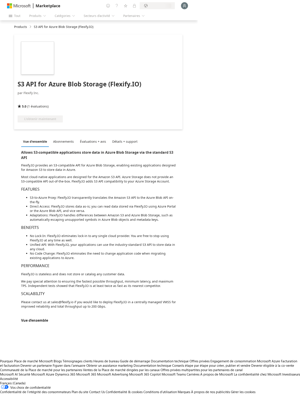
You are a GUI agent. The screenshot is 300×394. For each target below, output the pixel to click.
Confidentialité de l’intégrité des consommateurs (35, 392)
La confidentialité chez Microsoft (257, 374)
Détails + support (124, 141)
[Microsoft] (19, 5)
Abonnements (63, 141)
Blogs (58, 361)
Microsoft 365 (86, 374)
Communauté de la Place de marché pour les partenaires (41, 370)
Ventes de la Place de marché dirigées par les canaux (121, 370)
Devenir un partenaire (36, 365)
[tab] (36, 141)
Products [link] (20, 27)
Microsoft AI (9, 374)
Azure (50, 374)
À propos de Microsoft (216, 374)
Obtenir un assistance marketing (109, 365)
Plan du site (80, 392)
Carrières (193, 374)
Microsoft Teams (174, 374)
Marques (184, 392)
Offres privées (200, 361)
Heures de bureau (106, 361)
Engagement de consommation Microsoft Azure (245, 361)
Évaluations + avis (93, 141)
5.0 (24, 106)
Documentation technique (170, 361)
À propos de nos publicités (210, 392)
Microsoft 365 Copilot (145, 374)
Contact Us (97, 392)
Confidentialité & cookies (124, 392)
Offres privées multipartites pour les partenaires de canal (202, 370)
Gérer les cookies (243, 392)
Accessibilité (9, 378)
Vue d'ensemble (35, 141)
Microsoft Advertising (112, 374)
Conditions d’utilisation (160, 392)
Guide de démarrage (135, 361)
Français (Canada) (13, 383)
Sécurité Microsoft (32, 374)
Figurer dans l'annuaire (69, 365)
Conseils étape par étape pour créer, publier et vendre (211, 365)
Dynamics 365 (65, 374)
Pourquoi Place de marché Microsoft (26, 361)
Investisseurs (291, 374)
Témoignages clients (77, 361)
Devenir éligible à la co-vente (272, 365)
